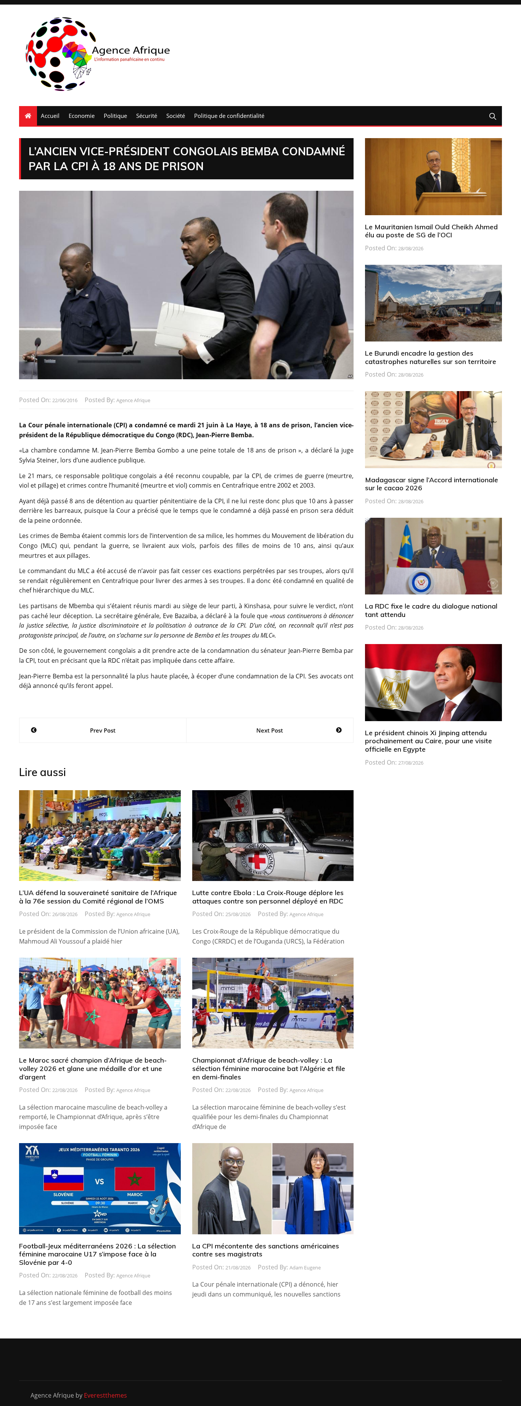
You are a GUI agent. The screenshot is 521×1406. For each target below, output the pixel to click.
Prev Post (103, 730)
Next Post (269, 730)
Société (175, 115)
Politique (115, 115)
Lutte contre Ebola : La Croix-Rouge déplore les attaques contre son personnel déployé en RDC (268, 896)
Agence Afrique (133, 400)
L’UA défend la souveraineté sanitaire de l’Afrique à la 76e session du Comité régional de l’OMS (98, 896)
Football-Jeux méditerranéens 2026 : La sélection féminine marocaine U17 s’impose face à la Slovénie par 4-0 (97, 1254)
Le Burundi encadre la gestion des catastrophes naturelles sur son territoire (430, 357)
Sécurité (146, 115)
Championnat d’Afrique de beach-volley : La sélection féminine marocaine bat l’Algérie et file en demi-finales (268, 1068)
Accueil (50, 115)
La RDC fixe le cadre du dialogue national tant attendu (431, 610)
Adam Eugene (305, 1267)
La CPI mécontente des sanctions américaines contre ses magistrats (265, 1250)
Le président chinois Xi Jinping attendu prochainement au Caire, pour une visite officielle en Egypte (428, 741)
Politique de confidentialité (229, 115)
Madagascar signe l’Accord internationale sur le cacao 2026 (431, 484)
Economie (82, 115)
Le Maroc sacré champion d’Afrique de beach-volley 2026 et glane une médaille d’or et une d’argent (93, 1068)
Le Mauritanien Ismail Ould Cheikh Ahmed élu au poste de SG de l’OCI (431, 231)
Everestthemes (105, 1395)
